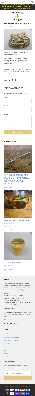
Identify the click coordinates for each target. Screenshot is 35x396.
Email (6, 106)
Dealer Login (7, 357)
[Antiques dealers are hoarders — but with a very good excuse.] (18, 159)
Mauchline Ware (13, 263)
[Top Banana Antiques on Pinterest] (14, 323)
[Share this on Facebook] (12, 80)
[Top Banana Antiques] (17, 16)
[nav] (4, 2)
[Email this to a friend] (18, 80)
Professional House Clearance (12, 337)
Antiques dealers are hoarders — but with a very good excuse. (16, 178)
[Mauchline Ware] (18, 246)
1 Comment (17, 226)
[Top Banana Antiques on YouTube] (11, 323)
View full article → (9, 187)
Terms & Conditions (9, 347)
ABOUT (20, 290)
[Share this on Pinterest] (15, 80)
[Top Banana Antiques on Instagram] (18, 323)
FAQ (5, 350)
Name (6, 97)
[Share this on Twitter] (8, 80)
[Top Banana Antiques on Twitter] (5, 323)
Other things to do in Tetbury (11, 340)
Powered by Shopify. (25, 386)
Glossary (6, 353)
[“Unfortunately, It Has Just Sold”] (18, 204)
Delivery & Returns (8, 343)
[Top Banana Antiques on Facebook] (8, 323)
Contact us (6, 334)
